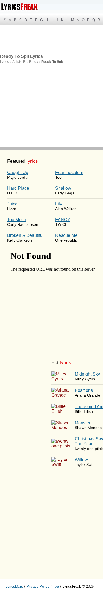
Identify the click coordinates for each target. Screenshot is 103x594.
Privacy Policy (37, 586)
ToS (56, 586)
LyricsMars (14, 586)
